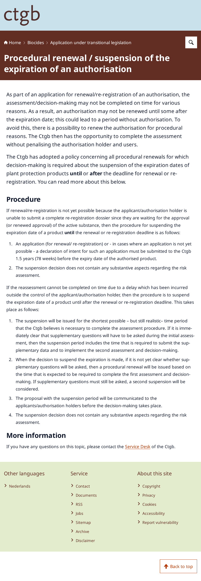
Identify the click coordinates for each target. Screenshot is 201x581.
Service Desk (137, 446)
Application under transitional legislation (90, 42)
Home (15, 42)
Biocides (35, 42)
